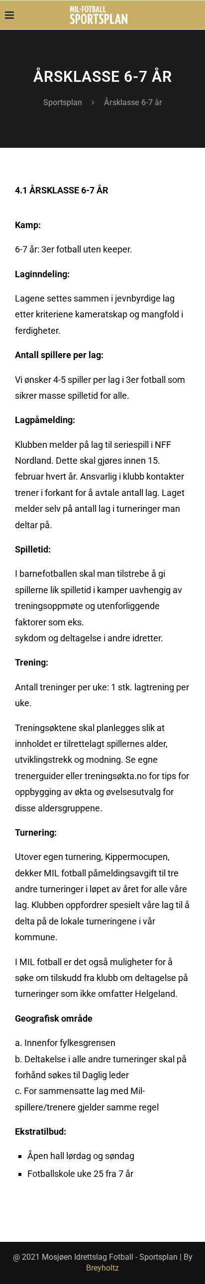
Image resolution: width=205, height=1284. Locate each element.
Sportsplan (62, 102)
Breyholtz (102, 1268)
